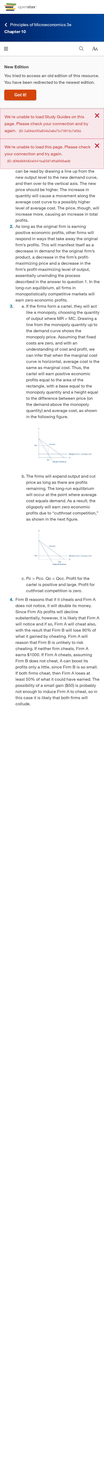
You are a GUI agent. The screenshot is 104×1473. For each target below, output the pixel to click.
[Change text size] (94, 48)
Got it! (20, 95)
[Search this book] (81, 49)
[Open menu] (6, 49)
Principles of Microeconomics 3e (40, 24)
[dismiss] (97, 116)
